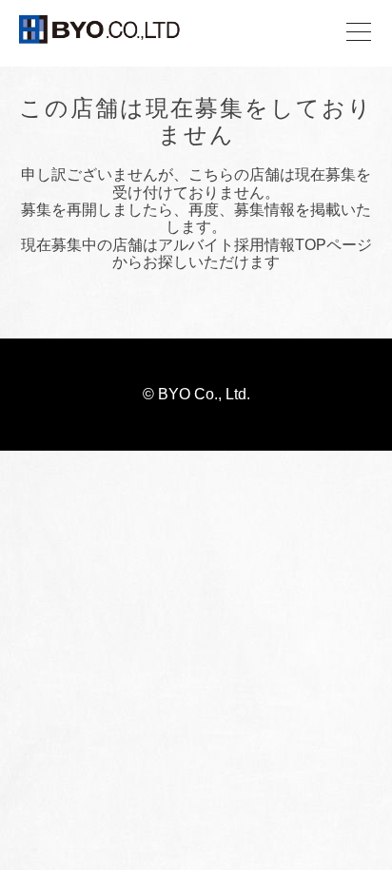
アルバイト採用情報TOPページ (265, 245)
